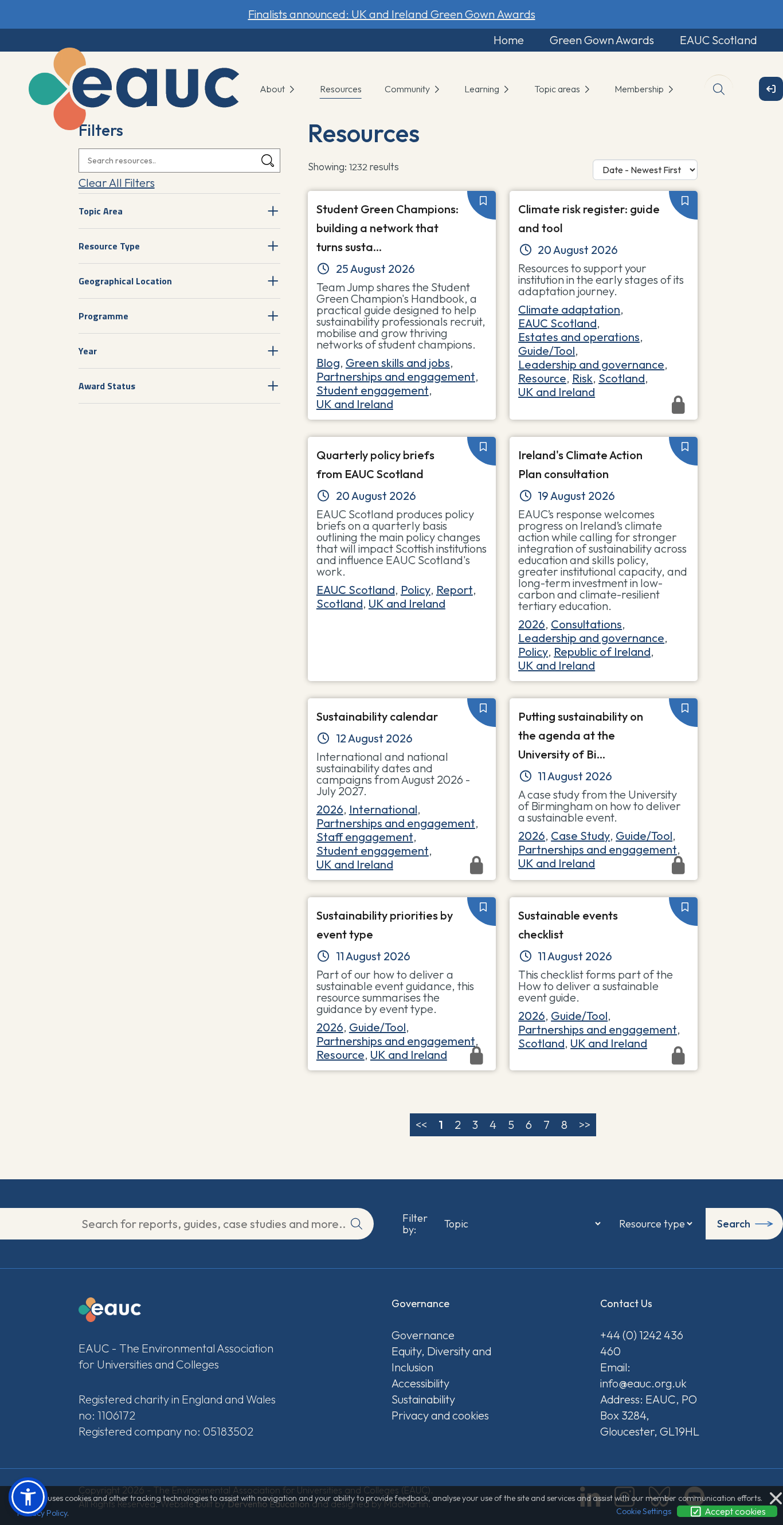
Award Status (107, 386)
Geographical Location (125, 281)
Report (454, 589)
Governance (423, 1335)
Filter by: (415, 1224)
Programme (103, 316)
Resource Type (109, 246)
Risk (582, 378)
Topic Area (101, 211)
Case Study (580, 835)
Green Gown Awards (602, 40)
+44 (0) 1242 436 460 (641, 1343)
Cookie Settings (643, 1511)
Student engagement (372, 390)
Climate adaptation (569, 309)
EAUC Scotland (718, 40)
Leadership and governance (591, 364)
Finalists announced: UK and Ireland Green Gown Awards (391, 14)
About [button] (273, 89)
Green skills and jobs (398, 362)
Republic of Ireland (602, 651)
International (383, 809)
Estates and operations (579, 337)
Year (88, 351)
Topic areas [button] (558, 89)
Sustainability (423, 1399)
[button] (28, 1497)
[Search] (267, 160)
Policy (415, 589)
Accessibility (420, 1383)
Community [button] (408, 89)
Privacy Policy (42, 1513)
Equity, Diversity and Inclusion (441, 1359)
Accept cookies (734, 1511)
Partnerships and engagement (395, 376)
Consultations (586, 624)
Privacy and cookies (440, 1415)
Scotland (621, 378)
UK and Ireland (354, 404)
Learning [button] (482, 89)
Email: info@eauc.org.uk (643, 1375)
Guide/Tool (546, 350)
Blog (328, 362)
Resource (542, 378)
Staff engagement (364, 837)
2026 (531, 624)
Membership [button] (639, 89)
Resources (341, 89)
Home (509, 40)
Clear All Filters (117, 182)
